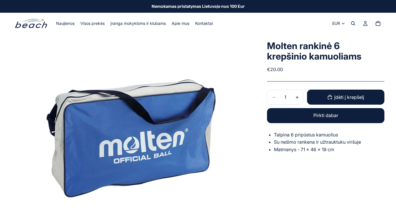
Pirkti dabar (325, 115)
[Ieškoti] (353, 23)
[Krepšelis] (378, 23)
